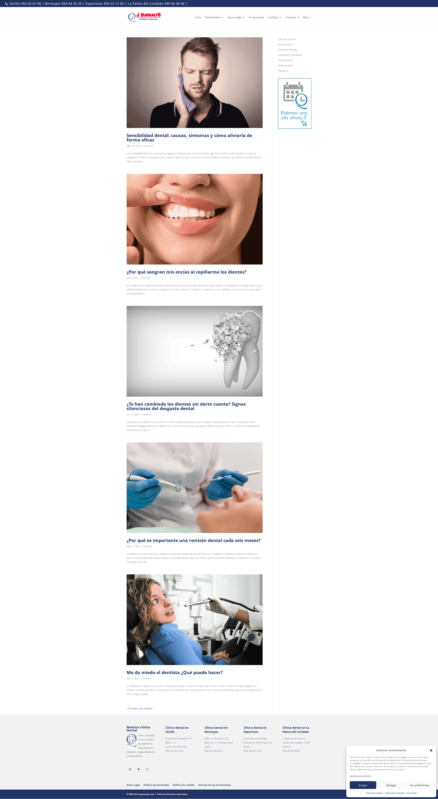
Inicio (198, 17)
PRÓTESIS (283, 71)
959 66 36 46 (175, 3)
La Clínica (273, 17)
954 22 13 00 (114, 3)
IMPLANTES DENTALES (290, 55)
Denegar (391, 785)
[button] (431, 750)
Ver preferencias (419, 785)
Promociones (256, 17)
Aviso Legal (411, 792)
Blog (305, 17)
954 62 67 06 (31, 3)
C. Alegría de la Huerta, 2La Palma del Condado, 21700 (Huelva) (296, 742)
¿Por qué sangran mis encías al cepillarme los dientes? (186, 272)
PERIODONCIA (286, 65)
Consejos (148, 145)
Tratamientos (212, 17)
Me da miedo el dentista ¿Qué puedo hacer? (175, 672)
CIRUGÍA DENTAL (287, 39)
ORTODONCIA (285, 60)
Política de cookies (374, 792)
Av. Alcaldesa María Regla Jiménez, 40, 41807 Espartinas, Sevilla (258, 742)
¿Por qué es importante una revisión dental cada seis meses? (194, 540)
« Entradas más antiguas (139, 708)
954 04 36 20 (72, 3)
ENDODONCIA (286, 44)
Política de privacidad (395, 792)
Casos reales (234, 17)
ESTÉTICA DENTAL (287, 49)
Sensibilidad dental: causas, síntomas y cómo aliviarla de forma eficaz (189, 137)
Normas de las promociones (214, 785)
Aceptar (363, 785)
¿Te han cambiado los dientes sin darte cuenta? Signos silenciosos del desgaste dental (186, 406)
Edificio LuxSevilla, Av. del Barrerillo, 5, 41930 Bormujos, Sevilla (219, 742)
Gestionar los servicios (360, 775)
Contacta (291, 17)
